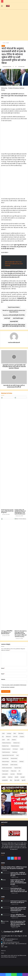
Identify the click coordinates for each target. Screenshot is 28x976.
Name (3, 668)
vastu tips (12, 774)
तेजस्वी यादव (10, 777)
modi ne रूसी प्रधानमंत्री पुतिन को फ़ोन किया (14, 315)
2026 (3, 733)
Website (3, 679)
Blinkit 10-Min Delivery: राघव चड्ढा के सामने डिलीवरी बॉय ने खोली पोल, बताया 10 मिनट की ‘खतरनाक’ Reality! (21, 633)
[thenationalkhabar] (8, 6)
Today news (13, 770)
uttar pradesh (5, 774)
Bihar (15, 733)
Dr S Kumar (15, 749)
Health (21, 749)
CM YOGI (15, 736)
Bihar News (21, 733)
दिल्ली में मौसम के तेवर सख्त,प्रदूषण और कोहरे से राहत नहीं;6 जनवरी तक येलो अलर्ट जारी (18, 890)
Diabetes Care (16, 742)
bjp (3, 736)
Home (3, 42)
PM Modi (21, 761)
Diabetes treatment (6, 749)
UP (19, 770)
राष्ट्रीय (7, 42)
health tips (14, 752)
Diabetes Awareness (6, 742)
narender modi (5, 758)
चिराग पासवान (19, 774)
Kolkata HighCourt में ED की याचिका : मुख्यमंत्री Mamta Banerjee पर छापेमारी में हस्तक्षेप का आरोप (18, 882)
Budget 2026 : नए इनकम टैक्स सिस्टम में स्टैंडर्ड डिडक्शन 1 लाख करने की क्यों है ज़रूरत (20, 512)
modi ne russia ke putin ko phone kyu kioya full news (14, 311)
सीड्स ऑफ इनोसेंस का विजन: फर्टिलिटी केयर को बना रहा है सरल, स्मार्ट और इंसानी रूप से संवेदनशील (14, 867)
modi (17, 755)
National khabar (5, 761)
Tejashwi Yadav (17, 767)
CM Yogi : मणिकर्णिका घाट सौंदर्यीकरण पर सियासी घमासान (6, 632)
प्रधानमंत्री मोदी (14, 321)
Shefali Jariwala (14, 764)
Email (3, 673)
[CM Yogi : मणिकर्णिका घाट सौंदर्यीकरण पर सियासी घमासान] (7, 574)
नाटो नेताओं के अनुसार (18, 318)
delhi (8, 739)
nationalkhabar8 (14, 342)
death (3, 739)
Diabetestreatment (15, 745)
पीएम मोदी (16, 777)
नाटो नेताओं (7, 318)
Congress (22, 736)
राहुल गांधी (23, 780)
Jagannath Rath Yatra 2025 (8, 755)
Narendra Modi (14, 758)
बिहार (11, 780)
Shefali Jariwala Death (7, 767)
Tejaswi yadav (5, 770)
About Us (3, 950)
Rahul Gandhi (5, 764)
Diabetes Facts (5, 745)
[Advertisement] (14, 25)
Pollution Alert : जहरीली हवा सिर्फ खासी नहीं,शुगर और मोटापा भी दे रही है (18, 874)
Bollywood (8, 736)
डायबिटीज (4, 777)
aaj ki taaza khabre (14, 307)
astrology (9, 733)
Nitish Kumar (14, 761)
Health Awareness (6, 752)
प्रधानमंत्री (22, 777)
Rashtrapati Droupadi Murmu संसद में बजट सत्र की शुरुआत (7, 511)
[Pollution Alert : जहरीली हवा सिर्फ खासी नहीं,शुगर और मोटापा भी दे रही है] (5, 874)
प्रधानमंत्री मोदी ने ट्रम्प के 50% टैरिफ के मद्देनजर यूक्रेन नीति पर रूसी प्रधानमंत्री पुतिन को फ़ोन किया (14, 325)
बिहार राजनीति (17, 780)
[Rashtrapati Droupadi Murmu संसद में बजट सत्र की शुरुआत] (7, 452)
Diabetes (14, 739)
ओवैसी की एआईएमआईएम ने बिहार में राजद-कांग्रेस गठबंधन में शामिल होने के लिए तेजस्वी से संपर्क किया (14, 263)
